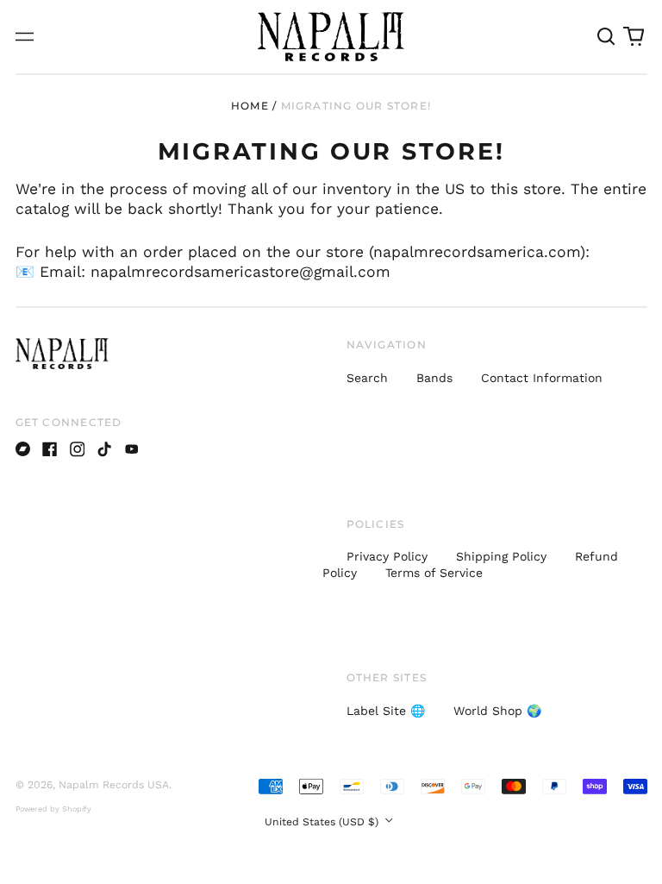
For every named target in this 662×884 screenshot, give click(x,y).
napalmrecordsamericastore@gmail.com (240, 271)
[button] (607, 37)
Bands (434, 378)
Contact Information (542, 378)
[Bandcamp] (23, 449)
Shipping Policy (501, 556)
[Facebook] (50, 449)
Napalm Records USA (114, 785)
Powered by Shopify (53, 809)
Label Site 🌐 (386, 711)
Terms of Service (434, 573)
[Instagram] (77, 449)
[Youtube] (132, 449)
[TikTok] (104, 449)
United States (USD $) (323, 822)
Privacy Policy (387, 556)
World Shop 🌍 (497, 711)
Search (367, 378)
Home (250, 105)
